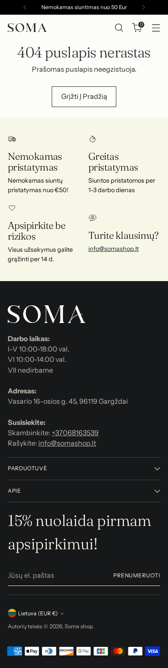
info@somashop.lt (113, 249)
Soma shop (79, 626)
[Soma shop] (27, 27)
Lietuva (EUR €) (38, 613)
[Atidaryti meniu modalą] (156, 28)
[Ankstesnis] (25, 7)
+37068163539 (75, 432)
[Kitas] (143, 7)
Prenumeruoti (136, 575)
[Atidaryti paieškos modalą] (119, 28)
